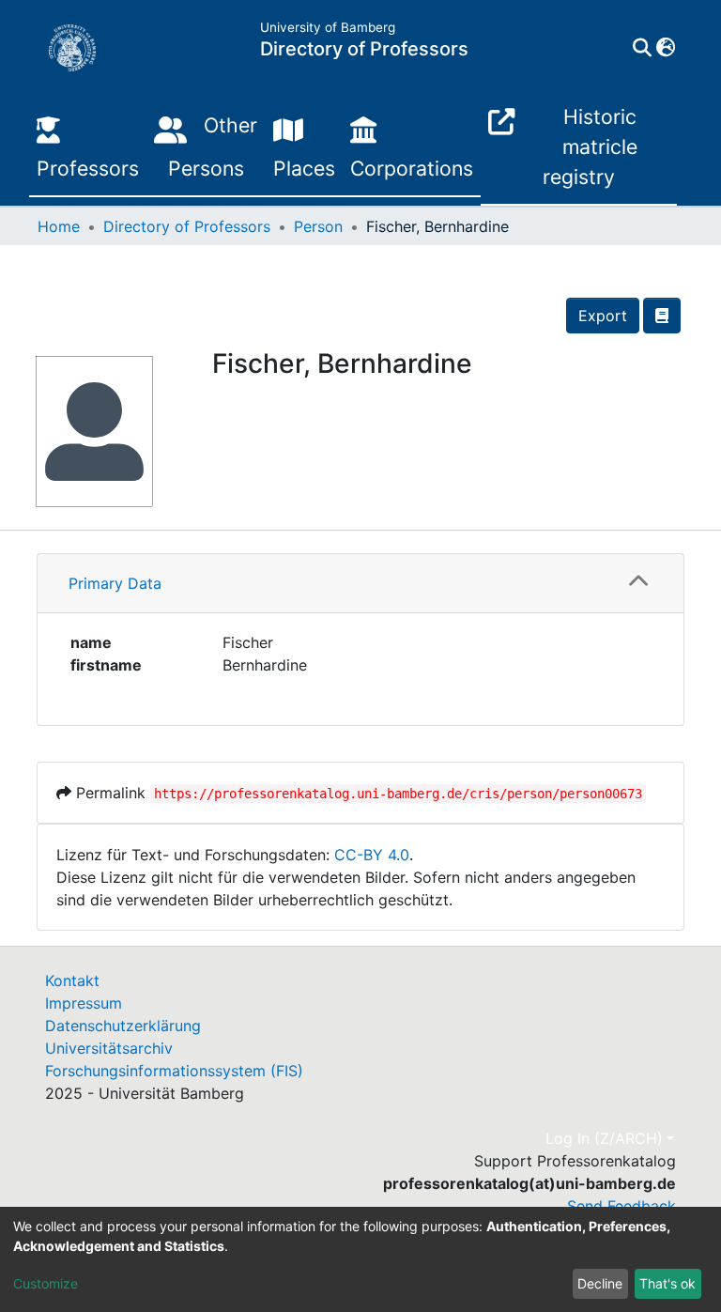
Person (318, 226)
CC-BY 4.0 (371, 854)
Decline (599, 1283)
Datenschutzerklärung (123, 1025)
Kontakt (72, 980)
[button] (665, 48)
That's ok (667, 1283)
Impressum (83, 1003)
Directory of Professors (186, 226)
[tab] (360, 583)
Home (59, 226)
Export (602, 315)
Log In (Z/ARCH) (604, 1138)
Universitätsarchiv (109, 1048)
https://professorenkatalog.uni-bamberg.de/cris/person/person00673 (398, 793)
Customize (45, 1283)
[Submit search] (641, 48)
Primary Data (115, 583)
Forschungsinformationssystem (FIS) (174, 1070)
